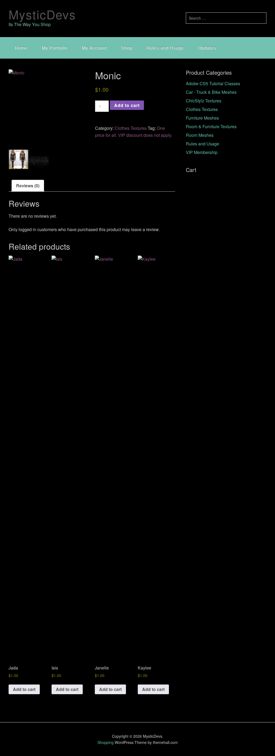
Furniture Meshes (202, 118)
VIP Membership (202, 152)
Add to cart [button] (24, 689)
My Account (94, 48)
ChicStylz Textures (203, 101)
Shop (126, 48)
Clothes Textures (131, 128)
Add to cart (127, 105)
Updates (207, 48)
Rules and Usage (165, 48)
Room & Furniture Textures (211, 126)
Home (21, 48)
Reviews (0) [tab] (27, 185)
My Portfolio (55, 48)
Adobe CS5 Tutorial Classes (213, 83)
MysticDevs (42, 14)
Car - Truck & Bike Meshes (211, 92)
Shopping (105, 742)
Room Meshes (200, 135)
